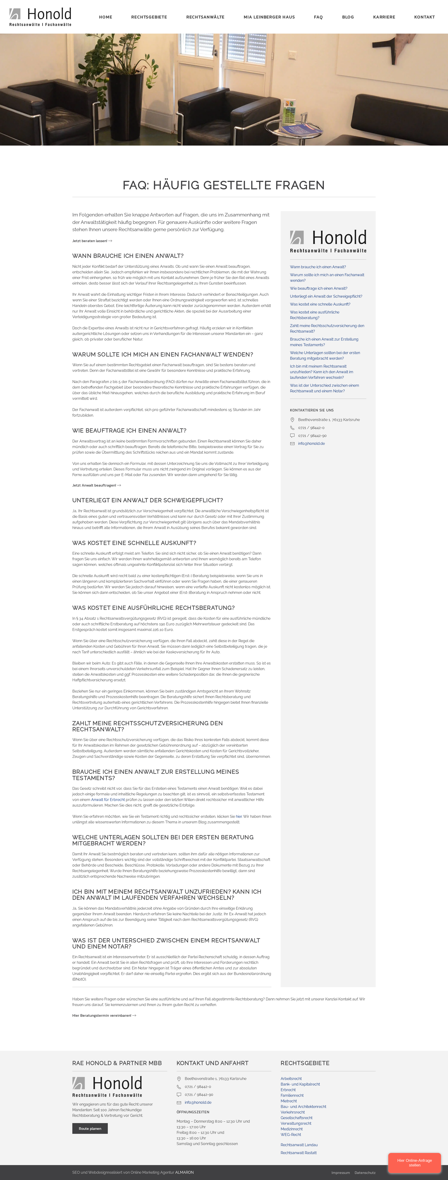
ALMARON (184, 1172)
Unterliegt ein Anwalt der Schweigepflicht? (326, 296)
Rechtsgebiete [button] (149, 17)
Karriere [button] (384, 17)
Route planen (90, 1128)
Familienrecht (292, 1095)
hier (239, 816)
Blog (348, 17)
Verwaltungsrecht (296, 1123)
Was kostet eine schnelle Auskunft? (320, 304)
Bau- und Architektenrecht (303, 1106)
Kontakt (424, 17)
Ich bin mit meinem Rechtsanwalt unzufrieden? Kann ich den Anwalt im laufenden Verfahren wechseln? (321, 372)
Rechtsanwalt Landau (299, 1145)
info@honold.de (311, 443)
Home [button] (105, 17)
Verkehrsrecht (293, 1112)
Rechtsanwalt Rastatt (299, 1153)
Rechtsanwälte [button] (205, 17)
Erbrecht (288, 1090)
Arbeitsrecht (291, 1078)
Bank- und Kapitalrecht (300, 1084)
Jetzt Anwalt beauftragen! (94, 485)
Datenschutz (365, 1172)
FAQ (318, 17)
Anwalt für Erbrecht (108, 799)
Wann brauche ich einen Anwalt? (318, 267)
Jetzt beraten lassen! (89, 241)
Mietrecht (289, 1101)
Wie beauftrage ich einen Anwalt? (318, 288)
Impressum (341, 1172)
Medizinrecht (292, 1129)
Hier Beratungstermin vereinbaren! (101, 1015)
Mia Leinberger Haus (269, 17)
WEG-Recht (291, 1134)
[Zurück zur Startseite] (40, 16)
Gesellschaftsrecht (296, 1118)
